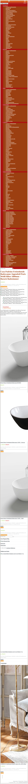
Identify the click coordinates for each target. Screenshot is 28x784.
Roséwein (8, 194)
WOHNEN (5, 5)
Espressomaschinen (10, 55)
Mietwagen (8, 226)
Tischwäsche (8, 85)
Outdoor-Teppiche (9, 155)
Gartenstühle (8, 144)
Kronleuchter (8, 25)
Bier (6, 175)
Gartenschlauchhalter (10, 142)
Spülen (7, 80)
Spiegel (7, 37)
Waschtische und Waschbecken (12, 103)
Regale (7, 30)
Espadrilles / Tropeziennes (11, 256)
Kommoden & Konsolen (11, 24)
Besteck (7, 51)
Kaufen (2, 392)
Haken (7, 237)
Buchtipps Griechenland (11, 214)
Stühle (7, 38)
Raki (7, 191)
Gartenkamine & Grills (10, 138)
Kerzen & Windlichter (10, 21)
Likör (7, 184)
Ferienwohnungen (9, 223)
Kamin (7, 20)
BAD (4, 88)
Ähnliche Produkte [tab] (7, 308)
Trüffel (7, 203)
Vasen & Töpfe (9, 47)
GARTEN (5, 122)
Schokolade (8, 197)
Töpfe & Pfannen (9, 87)
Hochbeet (8, 149)
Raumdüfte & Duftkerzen (11, 262)
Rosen (7, 162)
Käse (7, 183)
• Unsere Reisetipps (10, 211)
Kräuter (7, 150)
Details (2, 390)
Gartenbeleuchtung (10, 133)
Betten (7, 107)
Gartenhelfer (8, 137)
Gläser (7, 65)
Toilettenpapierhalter (10, 102)
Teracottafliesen (9, 84)
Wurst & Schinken (9, 208)
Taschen (7, 266)
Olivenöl (7, 187)
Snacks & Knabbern (10, 200)
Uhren (7, 248)
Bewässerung (8, 125)
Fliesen (7, 60)
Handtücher (8, 67)
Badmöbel (8, 93)
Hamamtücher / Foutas (10, 257)
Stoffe (7, 246)
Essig (7, 177)
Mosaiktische (8, 28)
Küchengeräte (8, 70)
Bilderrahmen (8, 233)
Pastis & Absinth (9, 190)
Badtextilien (8, 94)
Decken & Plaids (9, 12)
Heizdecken (8, 17)
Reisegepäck (8, 264)
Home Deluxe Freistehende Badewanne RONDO (11, 382)
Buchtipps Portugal (10, 220)
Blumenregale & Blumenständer (12, 127)
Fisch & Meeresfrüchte (10, 180)
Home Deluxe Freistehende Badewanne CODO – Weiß (12, 518)
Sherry (7, 198)
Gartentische (8, 145)
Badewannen (8, 91)
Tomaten (7, 166)
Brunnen (7, 128)
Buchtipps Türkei (9, 222)
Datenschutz (3, 545)
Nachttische (8, 116)
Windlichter (8, 169)
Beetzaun (8, 124)
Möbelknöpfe (8, 242)
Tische (7, 42)
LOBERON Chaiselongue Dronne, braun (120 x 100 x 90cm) (13, 764)
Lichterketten (8, 240)
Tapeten (7, 40)
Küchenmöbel (9, 73)
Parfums (7, 261)
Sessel (7, 34)
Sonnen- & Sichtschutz (10, 163)
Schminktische (9, 117)
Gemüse (7, 147)
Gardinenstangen (9, 16)
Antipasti (7, 174)
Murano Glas (8, 241)
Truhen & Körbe (9, 43)
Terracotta (8, 164)
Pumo (7, 244)
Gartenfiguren (8, 135)
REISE (4, 210)
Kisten (7, 23)
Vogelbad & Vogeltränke (11, 168)
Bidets (7, 96)
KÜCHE (5, 49)
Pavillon (7, 157)
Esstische (8, 56)
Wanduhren (8, 48)
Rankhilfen (8, 161)
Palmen (7, 156)
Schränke (8, 31)
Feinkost (7, 178)
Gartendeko (8, 134)
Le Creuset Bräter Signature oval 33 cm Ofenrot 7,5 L (12, 651)
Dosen (7, 54)
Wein (7, 206)
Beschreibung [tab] (6, 306)
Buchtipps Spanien (9, 221)
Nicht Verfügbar (4, 286)
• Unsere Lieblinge (9, 255)
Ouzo (7, 188)
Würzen (7, 209)
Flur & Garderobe (9, 14)
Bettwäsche (8, 108)
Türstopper (8, 45)
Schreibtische (8, 32)
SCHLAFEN (6, 104)
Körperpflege (8, 259)
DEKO (4, 228)
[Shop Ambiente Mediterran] (17, 3)
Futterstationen (9, 131)
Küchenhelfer (8, 71)
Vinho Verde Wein (9, 204)
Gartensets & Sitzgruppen (11, 143)
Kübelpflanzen (9, 151)
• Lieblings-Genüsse (10, 173)
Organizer (8, 243)
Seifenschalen (8, 100)
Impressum (3, 543)
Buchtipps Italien (9, 216)
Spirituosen (8, 201)
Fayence (7, 58)
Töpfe (7, 167)
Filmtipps (8, 224)
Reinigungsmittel (9, 263)
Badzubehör (8, 95)
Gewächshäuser (9, 148)
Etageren (7, 57)
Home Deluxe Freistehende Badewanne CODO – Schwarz (13, 442)
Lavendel (8, 153)
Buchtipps (8, 9)
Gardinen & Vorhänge (10, 15)
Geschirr (7, 63)
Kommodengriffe (9, 238)
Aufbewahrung (9, 230)
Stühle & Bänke (9, 81)
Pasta (7, 189)
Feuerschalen (8, 130)
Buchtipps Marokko (10, 218)
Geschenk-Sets (9, 181)
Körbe (7, 69)
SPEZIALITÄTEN (7, 171)
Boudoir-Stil (8, 8)
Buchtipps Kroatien (10, 217)
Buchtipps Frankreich (10, 213)
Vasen (7, 249)
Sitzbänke (8, 35)
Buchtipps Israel (9, 215)
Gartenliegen (8, 140)
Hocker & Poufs (9, 18)
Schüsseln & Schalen (10, 78)
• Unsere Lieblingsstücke (11, 7)
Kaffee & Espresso (9, 182)
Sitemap (25, 781)
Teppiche (8, 41)
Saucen (7, 196)
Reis (7, 193)
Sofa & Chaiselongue (10, 36)
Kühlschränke (8, 74)
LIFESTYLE (6, 254)
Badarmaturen (9, 90)
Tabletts (7, 82)
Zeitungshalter (9, 253)
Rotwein (7, 195)
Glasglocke (8, 64)
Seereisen (8, 227)
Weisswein (8, 207)
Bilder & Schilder (9, 231)
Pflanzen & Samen (9, 158)
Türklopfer (8, 44)
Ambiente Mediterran (10, 548)
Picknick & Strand (9, 260)
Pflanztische (8, 160)
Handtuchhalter (9, 97)
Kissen (7, 22)
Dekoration (8, 234)
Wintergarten (8, 170)
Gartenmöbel (8, 141)
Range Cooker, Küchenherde (12, 76)
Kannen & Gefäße (9, 68)
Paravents (8, 29)
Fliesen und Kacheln (10, 235)
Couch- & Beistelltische (10, 10)
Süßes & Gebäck (9, 202)
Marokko (8, 186)
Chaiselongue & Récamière (11, 11)
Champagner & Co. (10, 176)
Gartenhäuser (8, 136)
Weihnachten (8, 250)
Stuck (7, 247)
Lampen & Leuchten (10, 27)
